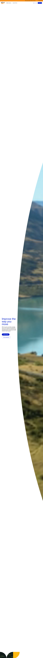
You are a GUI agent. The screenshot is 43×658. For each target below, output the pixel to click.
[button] (36, 3)
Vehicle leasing (5, 334)
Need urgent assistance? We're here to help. (30, 0)
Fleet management (6, 337)
